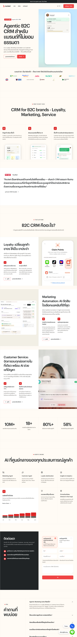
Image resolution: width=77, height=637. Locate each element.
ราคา (14, 6)
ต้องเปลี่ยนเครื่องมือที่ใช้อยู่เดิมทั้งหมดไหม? (41, 622)
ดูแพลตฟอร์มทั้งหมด (10, 56)
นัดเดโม (20, 56)
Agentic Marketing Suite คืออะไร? (39, 602)
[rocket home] (6, 6)
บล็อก (19, 6)
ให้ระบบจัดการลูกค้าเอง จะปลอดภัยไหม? (40, 615)
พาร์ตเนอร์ (25, 6)
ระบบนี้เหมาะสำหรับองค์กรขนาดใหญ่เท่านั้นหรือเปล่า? (44, 629)
